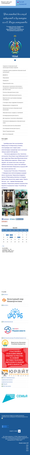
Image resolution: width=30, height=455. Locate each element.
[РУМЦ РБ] (4, 384)
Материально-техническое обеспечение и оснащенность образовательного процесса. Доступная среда (13, 88)
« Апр (3, 246)
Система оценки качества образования (12, 125)
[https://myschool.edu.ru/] (6, 386)
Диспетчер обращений (8, 134)
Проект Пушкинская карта (9, 131)
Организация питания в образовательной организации (12, 109)
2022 (27, 445)
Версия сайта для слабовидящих (6, 2)
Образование (6, 77)
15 (18, 237)
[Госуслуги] (15, 323)
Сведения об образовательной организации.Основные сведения (10, 67)
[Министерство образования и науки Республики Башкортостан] (15, 340)
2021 (27, 446)
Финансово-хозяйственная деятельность (12, 95)
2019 (27, 450)
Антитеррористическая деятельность (11, 128)
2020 (27, 448)
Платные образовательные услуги (11, 92)
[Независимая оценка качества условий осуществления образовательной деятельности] (15, 348)
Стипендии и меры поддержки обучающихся (13, 102)
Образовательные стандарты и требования (13, 112)
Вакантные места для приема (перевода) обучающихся (12, 98)
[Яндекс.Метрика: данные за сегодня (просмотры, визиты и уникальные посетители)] (6, 418)
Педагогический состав (8, 83)
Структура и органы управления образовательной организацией (14, 71)
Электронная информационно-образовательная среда (14, 122)
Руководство (5, 80)
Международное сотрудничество (10, 105)
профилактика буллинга (7, 379)
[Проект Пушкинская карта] (8, 377)
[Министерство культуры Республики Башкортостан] (14, 338)
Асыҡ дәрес (5, 138)
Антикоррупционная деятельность (11, 115)
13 (11, 237)
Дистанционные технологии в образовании (13, 118)
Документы (5, 75)
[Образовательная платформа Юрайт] (15, 369)
